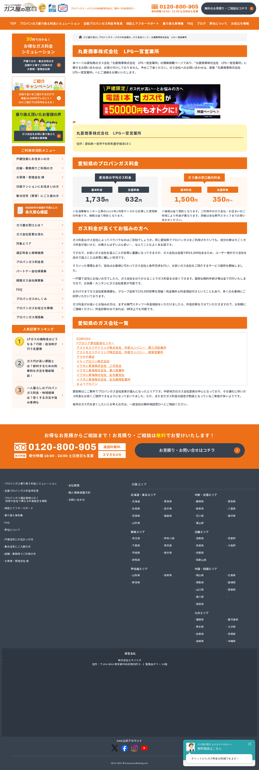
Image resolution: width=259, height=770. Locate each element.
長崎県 (200, 641)
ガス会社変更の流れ (30, 234)
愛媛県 (232, 589)
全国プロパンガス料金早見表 (22, 490)
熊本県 (200, 626)
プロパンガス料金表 (30, 262)
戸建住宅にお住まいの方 (19, 539)
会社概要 (74, 485)
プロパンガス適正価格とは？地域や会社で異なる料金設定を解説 (26, 499)
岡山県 (200, 575)
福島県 (168, 515)
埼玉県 (136, 538)
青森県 (168, 501)
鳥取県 (200, 582)
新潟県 (136, 582)
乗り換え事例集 (14, 515)
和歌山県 (201, 559)
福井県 (232, 515)
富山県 (200, 522)
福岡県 (200, 619)
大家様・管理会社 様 (30, 177)
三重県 (232, 508)
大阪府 (232, 545)
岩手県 (168, 508)
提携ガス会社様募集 (30, 280)
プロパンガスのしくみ (31, 299)
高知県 (200, 603)
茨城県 (136, 552)
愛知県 (232, 501)
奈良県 (200, 545)
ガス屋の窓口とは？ (30, 225)
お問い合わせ (77, 499)
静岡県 (200, 501)
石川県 (200, 515)
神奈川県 (169, 538)
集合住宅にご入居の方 (18, 546)
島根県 (232, 582)
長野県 (168, 575)
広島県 (232, 575)
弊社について (12, 529)
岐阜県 (200, 508)
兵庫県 (200, 552)
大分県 (232, 626)
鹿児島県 (233, 619)
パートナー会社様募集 (31, 271)
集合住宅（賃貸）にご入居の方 (37, 196)
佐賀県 (200, 633)
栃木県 (168, 552)
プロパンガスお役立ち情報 (34, 308)
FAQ (19, 289)
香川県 (200, 596)
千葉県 (136, 545)
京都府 (232, 538)
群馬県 (136, 559)
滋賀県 (200, 538)
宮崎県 (232, 633)
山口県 (200, 589)
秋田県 (136, 508)
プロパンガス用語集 (30, 317)
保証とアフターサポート (19, 508)
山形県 (136, 522)
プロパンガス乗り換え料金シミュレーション (31, 483)
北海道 (136, 501)
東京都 (168, 545)
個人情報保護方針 (80, 492)
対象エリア (23, 243)
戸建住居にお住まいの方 (33, 159)
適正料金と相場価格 (30, 253)
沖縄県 (232, 641)
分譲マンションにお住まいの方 (37, 186)
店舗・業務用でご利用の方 (34, 168)
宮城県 (136, 515)
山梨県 (136, 575)
